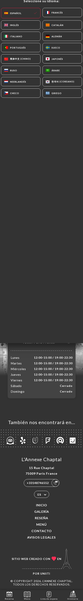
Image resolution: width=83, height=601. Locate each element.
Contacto (41, 531)
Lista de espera (49, 599)
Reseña (41, 518)
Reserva (9, 599)
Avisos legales (41, 537)
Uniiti (45, 573)
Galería (41, 511)
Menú (41, 524)
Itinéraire (72, 599)
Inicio (41, 505)
